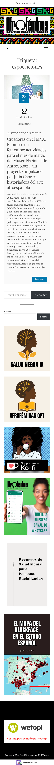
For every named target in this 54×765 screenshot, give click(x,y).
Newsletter (40, 295)
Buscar (7, 311)
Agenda (12, 133)
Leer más (39, 279)
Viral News (29, 755)
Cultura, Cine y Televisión (29, 133)
